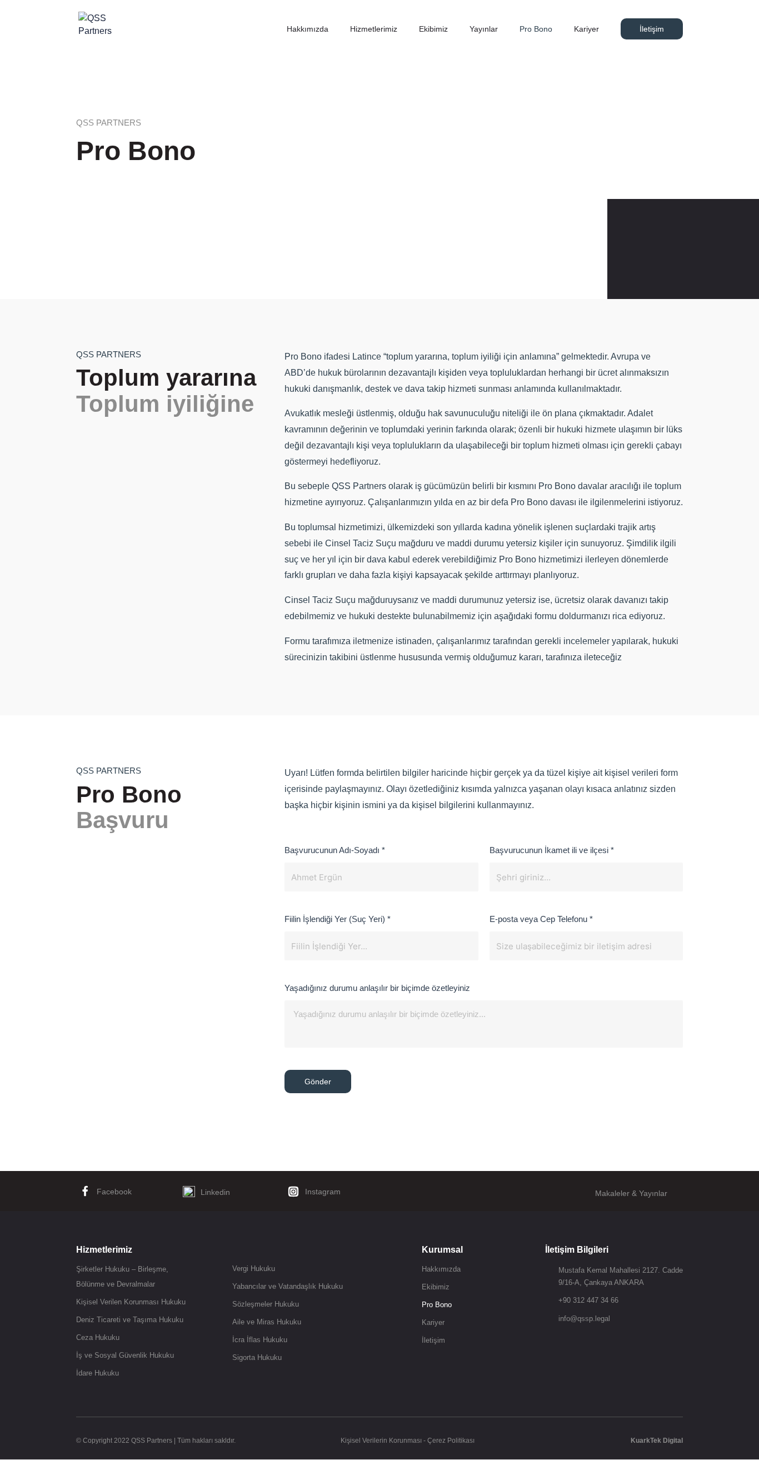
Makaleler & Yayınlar (631, 1193)
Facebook (114, 1191)
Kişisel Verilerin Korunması (381, 1440)
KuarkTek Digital (657, 1440)
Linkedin (215, 1192)
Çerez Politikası (451, 1440)
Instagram (323, 1191)
